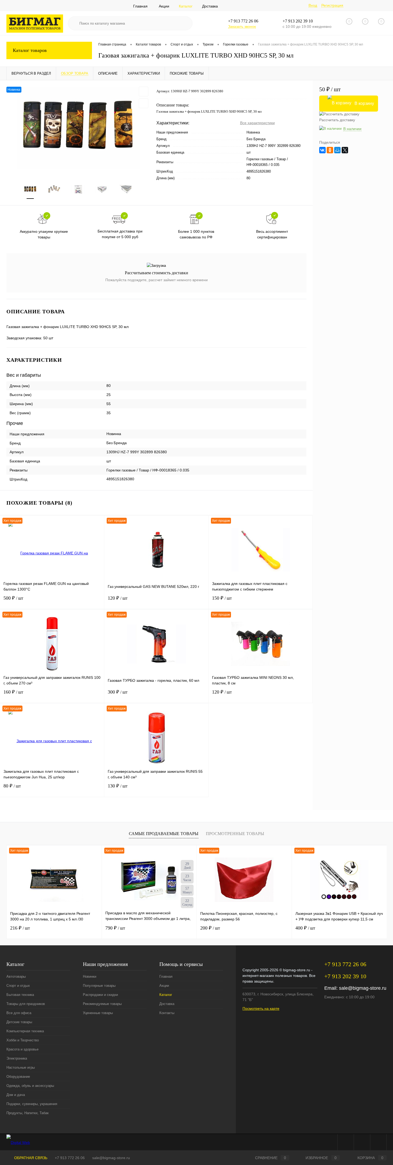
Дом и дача (15, 1095)
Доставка (210, 6)
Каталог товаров (30, 50)
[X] (345, 150)
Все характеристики (257, 123)
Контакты (166, 1013)
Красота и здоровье (22, 1049)
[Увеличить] (78, 128)
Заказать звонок (242, 26)
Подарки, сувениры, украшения (31, 1104)
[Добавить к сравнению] (143, 103)
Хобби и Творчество (22, 1040)
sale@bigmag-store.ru (362, 988)
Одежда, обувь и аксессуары (30, 1086)
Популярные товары (99, 986)
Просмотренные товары (235, 833)
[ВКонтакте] (322, 150)
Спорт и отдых (18, 986)
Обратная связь (30, 1158)
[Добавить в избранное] (143, 91)
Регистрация (332, 5)
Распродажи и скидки (100, 995)
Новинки (89, 976)
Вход (313, 5)
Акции (164, 6)
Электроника (16, 1058)
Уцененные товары (98, 1013)
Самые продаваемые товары (163, 833)
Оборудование (18, 1077)
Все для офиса (18, 1013)
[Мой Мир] (337, 150)
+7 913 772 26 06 (70, 1158)
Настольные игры (20, 1067)
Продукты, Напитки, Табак (27, 1113)
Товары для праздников (25, 1004)
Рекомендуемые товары (102, 1004)
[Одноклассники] (330, 150)
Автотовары (16, 976)
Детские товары (19, 1022)
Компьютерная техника (25, 1031)
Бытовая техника (20, 995)
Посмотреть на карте (260, 1008)
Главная (140, 6)
